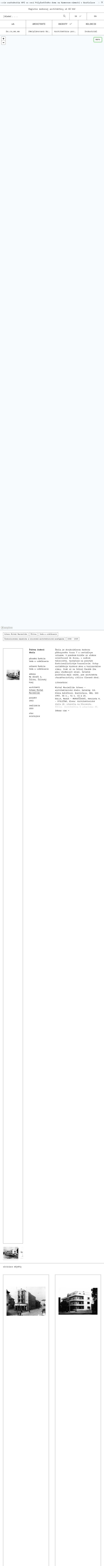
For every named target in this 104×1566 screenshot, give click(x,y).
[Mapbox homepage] (7, 627)
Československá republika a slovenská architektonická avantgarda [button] (34, 639)
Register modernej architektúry (52, 9)
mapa (98, 39)
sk (76, 16)
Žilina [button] (33, 634)
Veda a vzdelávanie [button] (48, 634)
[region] (52, 332)
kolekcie (91, 24)
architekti (39, 24)
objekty (62, 24)
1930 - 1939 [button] (73, 639)
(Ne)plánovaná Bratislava (40, 31)
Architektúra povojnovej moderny (66, 31)
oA (13, 24)
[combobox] (32, 16)
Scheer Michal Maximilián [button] (15, 634)
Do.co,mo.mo (13, 31)
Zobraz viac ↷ (62, 710)
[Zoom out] (3, 43)
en (95, 16)
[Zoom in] (3, 39)
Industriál (91, 31)
